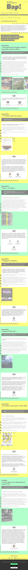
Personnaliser (14, 567)
